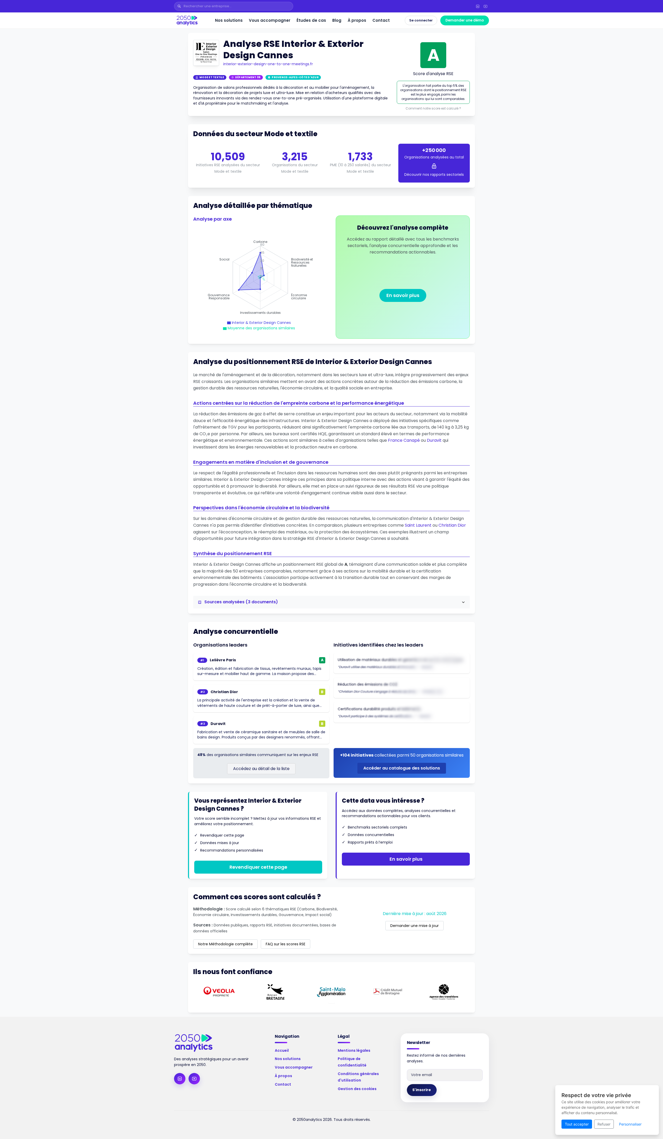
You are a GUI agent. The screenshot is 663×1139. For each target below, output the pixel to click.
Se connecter (421, 20)
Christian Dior (452, 525)
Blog (336, 20)
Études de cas (311, 20)
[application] (260, 277)
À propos (357, 20)
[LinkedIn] (477, 6)
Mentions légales (354, 1050)
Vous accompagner (269, 20)
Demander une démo (464, 20)
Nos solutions (229, 20)
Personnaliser (630, 1124)
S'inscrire (421, 1089)
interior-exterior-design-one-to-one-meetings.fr (268, 64)
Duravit (434, 440)
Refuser (603, 1124)
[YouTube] (485, 6)
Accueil (282, 1050)
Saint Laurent (418, 525)
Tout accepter (577, 1124)
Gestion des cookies (357, 1088)
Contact (381, 20)
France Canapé (404, 440)
